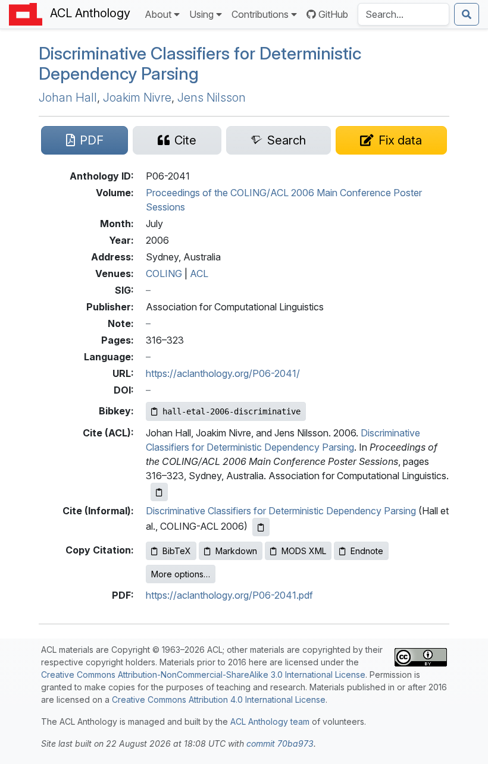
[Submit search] (466, 14)
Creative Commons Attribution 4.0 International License (219, 699)
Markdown (236, 551)
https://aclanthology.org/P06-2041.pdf (229, 595)
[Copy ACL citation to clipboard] (159, 492)
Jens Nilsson (211, 97)
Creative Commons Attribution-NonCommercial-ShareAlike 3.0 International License (203, 674)
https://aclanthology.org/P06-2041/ (223, 373)
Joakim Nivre (137, 97)
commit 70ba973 (280, 743)
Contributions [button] (260, 14)
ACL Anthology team (269, 721)
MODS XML (303, 551)
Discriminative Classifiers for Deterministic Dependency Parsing (200, 63)
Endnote (367, 551)
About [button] (158, 14)
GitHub (333, 14)
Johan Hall (68, 97)
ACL (199, 273)
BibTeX (176, 551)
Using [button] (201, 14)
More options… (180, 574)
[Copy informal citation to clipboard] (261, 527)
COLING (164, 273)
